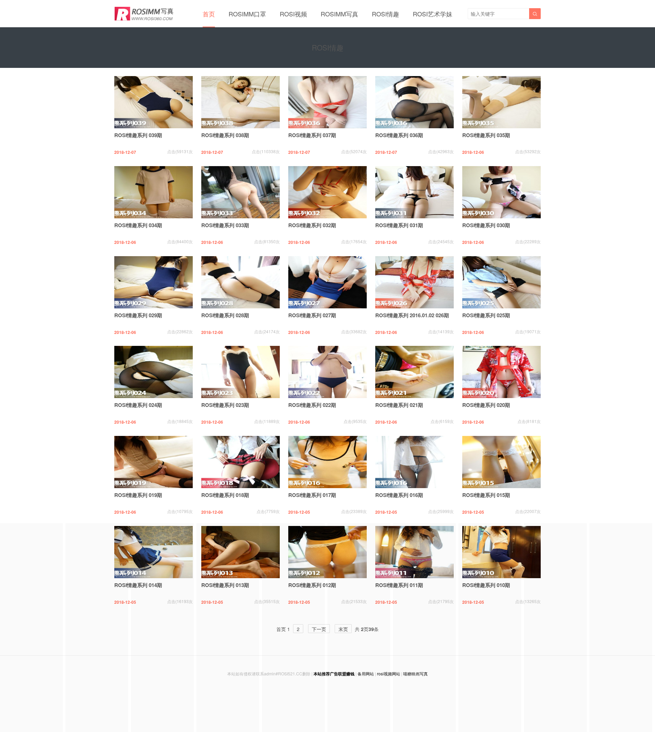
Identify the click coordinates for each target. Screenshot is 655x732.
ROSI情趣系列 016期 (399, 495)
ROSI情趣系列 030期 (486, 225)
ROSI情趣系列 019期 (138, 495)
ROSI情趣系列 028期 (225, 315)
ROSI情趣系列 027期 (312, 315)
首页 (209, 13)
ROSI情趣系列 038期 (225, 135)
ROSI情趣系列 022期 (312, 405)
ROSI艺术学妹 (432, 13)
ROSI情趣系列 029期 (138, 315)
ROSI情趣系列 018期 (225, 495)
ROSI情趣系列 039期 (138, 135)
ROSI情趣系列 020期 (486, 405)
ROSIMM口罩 (247, 13)
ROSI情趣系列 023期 (225, 405)
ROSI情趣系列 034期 (138, 225)
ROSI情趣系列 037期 (312, 135)
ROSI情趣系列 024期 (138, 405)
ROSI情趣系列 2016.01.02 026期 (412, 315)
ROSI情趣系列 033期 (225, 225)
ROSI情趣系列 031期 (399, 225)
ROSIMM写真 (339, 13)
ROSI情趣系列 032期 (312, 225)
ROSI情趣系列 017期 (312, 495)
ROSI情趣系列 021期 (399, 405)
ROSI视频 (293, 13)
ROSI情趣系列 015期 (486, 495)
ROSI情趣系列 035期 (486, 135)
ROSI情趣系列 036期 (399, 135)
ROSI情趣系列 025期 (486, 315)
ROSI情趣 (385, 13)
